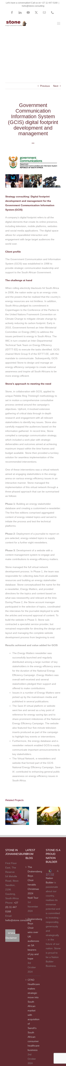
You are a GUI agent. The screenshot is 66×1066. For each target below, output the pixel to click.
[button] (8, 815)
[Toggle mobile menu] (59, 23)
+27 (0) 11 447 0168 (11, 907)
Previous (45, 85)
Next (55, 85)
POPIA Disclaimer (11, 935)
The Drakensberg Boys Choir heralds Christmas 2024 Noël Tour (33, 882)
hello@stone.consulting (33, 6)
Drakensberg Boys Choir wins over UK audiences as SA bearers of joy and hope (33, 939)
